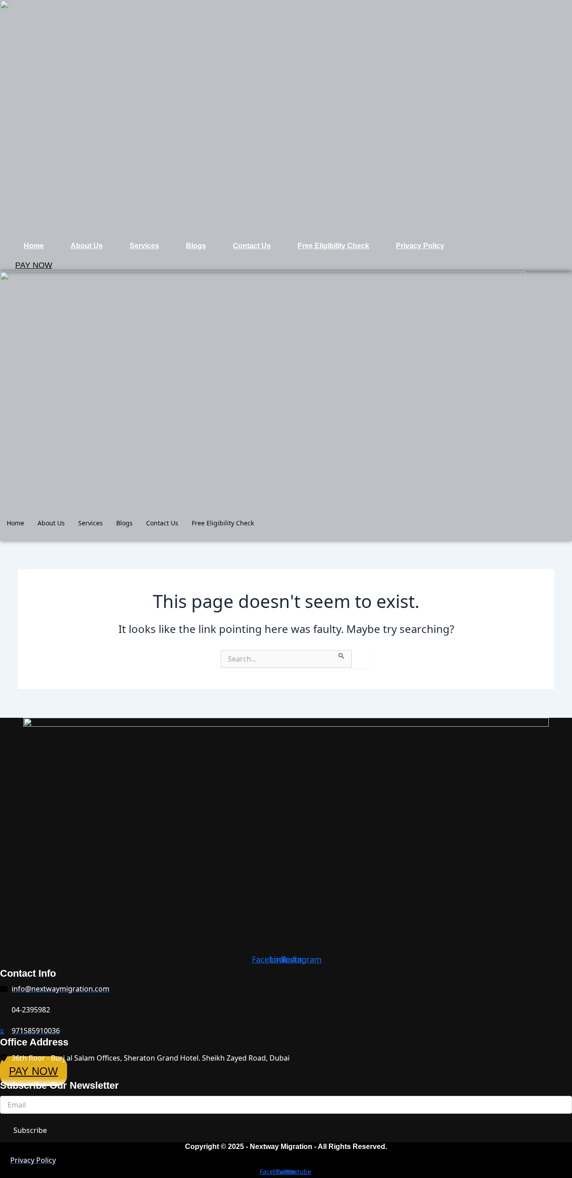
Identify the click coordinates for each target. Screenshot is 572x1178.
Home (34, 246)
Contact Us (252, 246)
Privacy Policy (420, 246)
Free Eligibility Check (333, 246)
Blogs (196, 246)
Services (144, 246)
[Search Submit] (341, 654)
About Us (87, 246)
